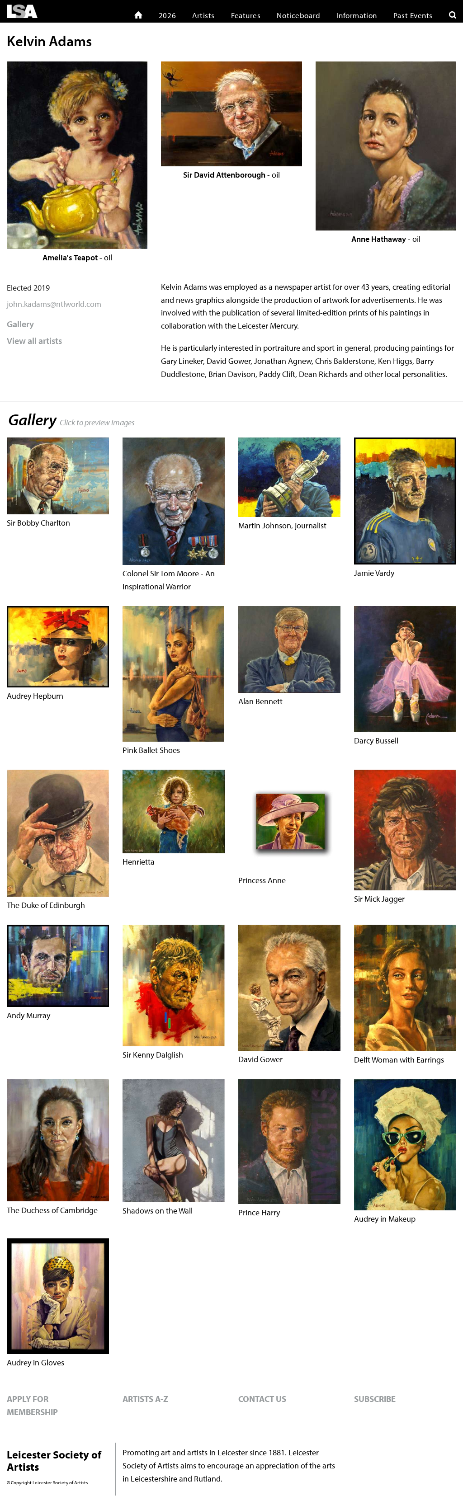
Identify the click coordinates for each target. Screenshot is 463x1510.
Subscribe (375, 1398)
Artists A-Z (145, 1398)
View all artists (34, 340)
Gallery (20, 323)
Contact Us (262, 1398)
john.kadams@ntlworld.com (54, 304)
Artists (203, 15)
